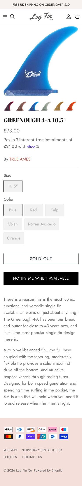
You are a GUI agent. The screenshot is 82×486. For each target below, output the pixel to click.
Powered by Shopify (48, 470)
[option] (41, 61)
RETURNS (10, 450)
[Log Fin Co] (41, 16)
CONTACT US (32, 457)
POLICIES (10, 457)
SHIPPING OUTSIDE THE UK (42, 450)
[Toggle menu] (5, 16)
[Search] (14, 16)
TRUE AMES (19, 159)
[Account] (67, 16)
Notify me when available (41, 278)
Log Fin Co (24, 470)
